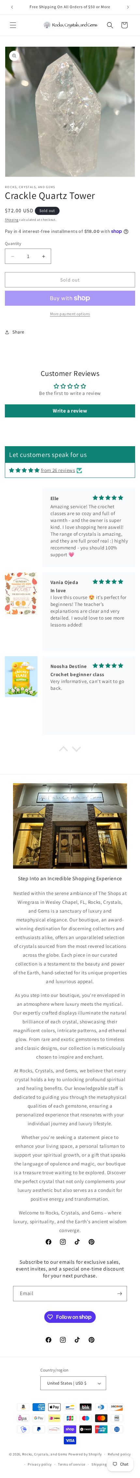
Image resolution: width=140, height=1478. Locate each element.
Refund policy (119, 1454)
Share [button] (18, 332)
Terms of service (71, 1464)
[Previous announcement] (12, 7)
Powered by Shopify (85, 1454)
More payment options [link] (70, 313)
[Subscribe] (119, 1293)
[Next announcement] (128, 7)
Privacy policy (40, 1464)
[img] (24, 470)
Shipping (12, 220)
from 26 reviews (58, 470)
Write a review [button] (70, 410)
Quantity (13, 243)
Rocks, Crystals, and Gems (44, 1454)
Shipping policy (105, 1464)
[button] (13, 25)
